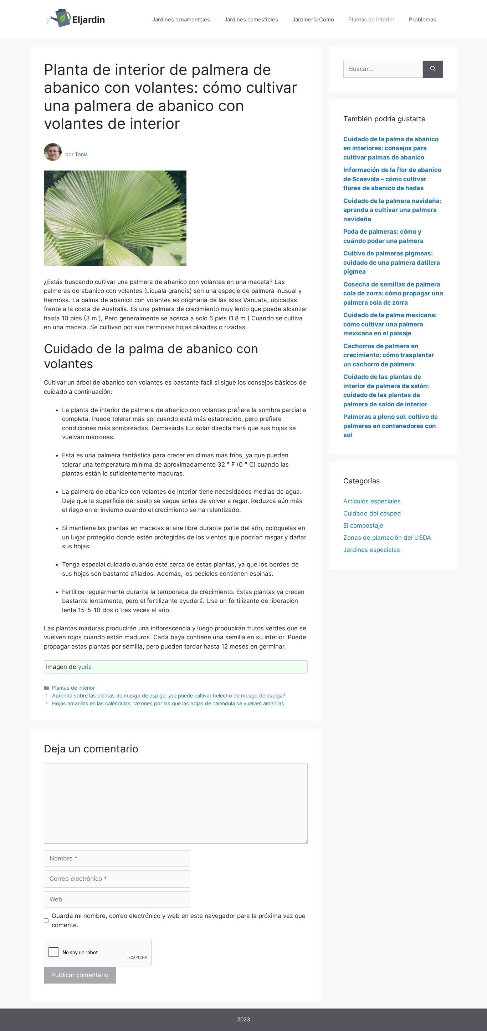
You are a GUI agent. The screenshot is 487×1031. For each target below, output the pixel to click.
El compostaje (363, 525)
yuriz (85, 666)
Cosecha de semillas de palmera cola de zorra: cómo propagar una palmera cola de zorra (393, 293)
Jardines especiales (371, 549)
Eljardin (88, 19)
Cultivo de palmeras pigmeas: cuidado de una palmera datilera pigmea (391, 262)
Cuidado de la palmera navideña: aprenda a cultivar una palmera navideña (392, 210)
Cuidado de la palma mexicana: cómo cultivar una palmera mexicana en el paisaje (390, 324)
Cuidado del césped (372, 513)
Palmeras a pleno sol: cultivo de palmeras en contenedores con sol (390, 425)
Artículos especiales (372, 501)
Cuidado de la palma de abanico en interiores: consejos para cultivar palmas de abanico (391, 148)
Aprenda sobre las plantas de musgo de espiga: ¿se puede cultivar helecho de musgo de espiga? (168, 695)
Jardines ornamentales (181, 19)
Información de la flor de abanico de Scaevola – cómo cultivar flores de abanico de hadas (392, 179)
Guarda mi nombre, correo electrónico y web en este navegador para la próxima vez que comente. (179, 920)
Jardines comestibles (251, 19)
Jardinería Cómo (313, 19)
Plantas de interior (371, 19)
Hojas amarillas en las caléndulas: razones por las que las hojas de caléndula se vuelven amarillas (168, 703)
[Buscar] (433, 69)
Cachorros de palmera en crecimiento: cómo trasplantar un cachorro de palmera (388, 355)
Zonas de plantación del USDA (387, 537)
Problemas (422, 19)
